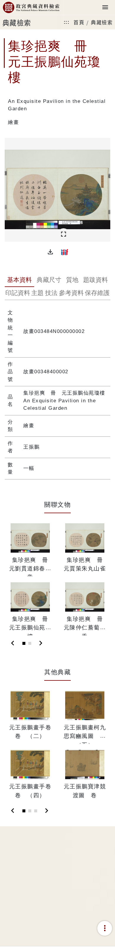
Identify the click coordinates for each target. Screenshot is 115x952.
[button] (50, 252)
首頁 (78, 22)
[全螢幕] (64, 234)
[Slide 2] (29, 643)
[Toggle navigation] (105, 7)
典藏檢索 (102, 22)
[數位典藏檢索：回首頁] (31, 7)
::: (67, 22)
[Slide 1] (23, 643)
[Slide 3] (35, 810)
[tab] (19, 280)
